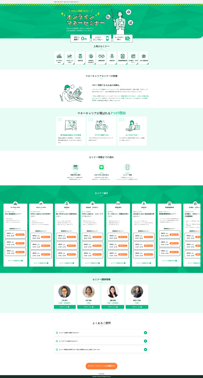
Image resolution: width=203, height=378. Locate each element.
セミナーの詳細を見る (14, 260)
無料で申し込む (20, 234)
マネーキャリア (58, 2)
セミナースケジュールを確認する (101, 366)
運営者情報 (101, 374)
